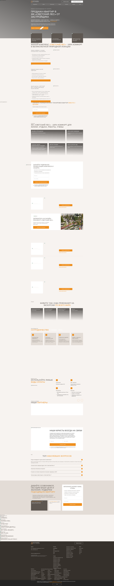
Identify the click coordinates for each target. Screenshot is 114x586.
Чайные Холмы (56, 570)
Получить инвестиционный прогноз (41, 182)
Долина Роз (43, 570)
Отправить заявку (63, 444)
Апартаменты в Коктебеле (70, 546)
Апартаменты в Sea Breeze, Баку (58, 557)
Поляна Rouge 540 (66, 575)
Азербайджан (55, 548)
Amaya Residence (66, 571)
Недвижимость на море (34, 8)
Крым (54, 552)
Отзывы (60, 4)
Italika (64, 578)
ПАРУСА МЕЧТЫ (33, 574)
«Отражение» (50, 578)
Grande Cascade (56, 574)
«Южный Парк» (56, 571)
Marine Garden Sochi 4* (34, 577)
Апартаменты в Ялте (69, 557)
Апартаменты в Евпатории (57, 568)
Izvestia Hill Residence (57, 575)
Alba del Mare (50, 571)
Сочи (45, 8)
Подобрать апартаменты (77, 1)
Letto (42, 571)
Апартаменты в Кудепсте (70, 549)
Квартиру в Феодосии (69, 554)
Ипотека (73, 4)
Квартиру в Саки (68, 550)
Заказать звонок (66, 1)
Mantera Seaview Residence (58, 578)
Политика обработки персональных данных (55, 582)
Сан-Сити (49, 579)
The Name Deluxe (66, 579)
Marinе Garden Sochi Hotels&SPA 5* (36, 578)
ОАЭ (54, 553)
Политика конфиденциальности (35, 553)
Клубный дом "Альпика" (67, 570)
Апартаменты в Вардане (56, 564)
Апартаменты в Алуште (56, 560)
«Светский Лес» (43, 578)
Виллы (44, 4)
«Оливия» (42, 575)
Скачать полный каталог (66, 205)
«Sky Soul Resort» (33, 570)
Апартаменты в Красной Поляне (71, 548)
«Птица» (49, 570)
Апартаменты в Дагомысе (57, 565)
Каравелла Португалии (51, 574)
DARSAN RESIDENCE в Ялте (35, 573)
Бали (54, 549)
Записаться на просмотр (41, 227)
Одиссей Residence (66, 574)
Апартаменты (35, 4)
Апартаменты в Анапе (56, 561)
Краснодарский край (41, 8)
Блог (80, 4)
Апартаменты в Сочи (69, 552)
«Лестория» (43, 574)
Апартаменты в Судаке (69, 553)
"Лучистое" (42, 579)
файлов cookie (54, 581)
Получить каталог (72, 504)
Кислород (49, 575)
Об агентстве (52, 4)
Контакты (66, 4)
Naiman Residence (57, 579)
